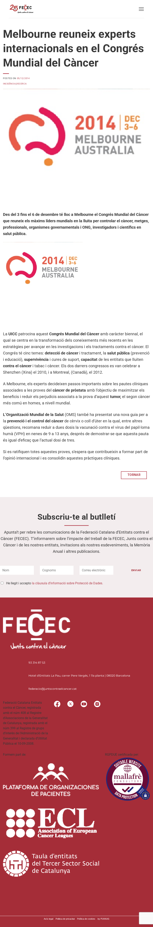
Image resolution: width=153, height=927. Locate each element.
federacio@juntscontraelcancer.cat (52, 689)
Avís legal (48, 919)
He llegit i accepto (54, 583)
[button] (141, 9)
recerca (21, 83)
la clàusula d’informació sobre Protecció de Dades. (67, 583)
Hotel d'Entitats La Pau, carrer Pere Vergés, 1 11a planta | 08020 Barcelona (79, 675)
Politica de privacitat (65, 919)
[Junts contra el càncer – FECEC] (21, 9)
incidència (9, 83)
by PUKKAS (103, 919)
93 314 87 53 (36, 662)
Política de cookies (86, 919)
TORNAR (134, 475)
